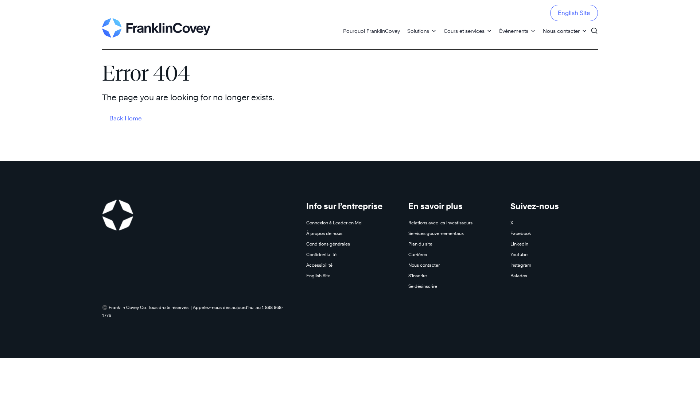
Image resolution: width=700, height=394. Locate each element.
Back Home (125, 118)
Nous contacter (561, 31)
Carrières (417, 254)
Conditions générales (328, 244)
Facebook (520, 233)
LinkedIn (519, 244)
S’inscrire (417, 275)
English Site (574, 12)
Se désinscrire (422, 286)
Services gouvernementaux (436, 233)
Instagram (520, 265)
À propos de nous (324, 233)
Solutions (418, 31)
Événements (513, 31)
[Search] (594, 27)
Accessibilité (319, 265)
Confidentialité (321, 254)
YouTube (519, 254)
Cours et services (464, 31)
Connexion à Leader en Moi (334, 222)
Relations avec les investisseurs (440, 222)
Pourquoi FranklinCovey (371, 31)
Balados (518, 275)
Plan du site (420, 244)
